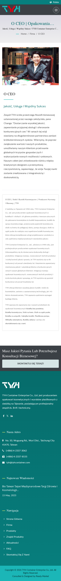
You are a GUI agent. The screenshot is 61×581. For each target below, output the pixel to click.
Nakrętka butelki (27, 316)
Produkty (11, 531)
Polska (56, 2)
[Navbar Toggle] (56, 10)
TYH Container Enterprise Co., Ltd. (37, 570)
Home (24, 34)
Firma (32, 34)
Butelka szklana (29, 320)
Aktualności (12, 543)
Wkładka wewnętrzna (13, 320)
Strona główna (14, 519)
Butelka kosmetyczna (13, 312)
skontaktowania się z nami (15, 323)
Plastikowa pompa (42, 316)
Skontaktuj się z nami (17, 555)
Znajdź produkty (15, 537)
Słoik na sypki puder (42, 312)
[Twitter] (7, 416)
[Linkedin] (12, 416)
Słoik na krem (28, 312)
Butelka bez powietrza (34, 309)
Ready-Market (42, 576)
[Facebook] (3, 416)
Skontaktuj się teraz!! (30, 364)
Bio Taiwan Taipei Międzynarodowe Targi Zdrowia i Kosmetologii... (29, 488)
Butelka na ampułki (12, 316)
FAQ (8, 549)
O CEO (41, 34)
